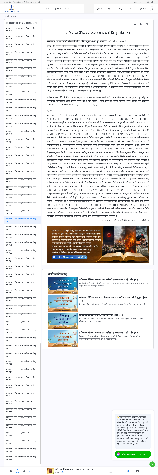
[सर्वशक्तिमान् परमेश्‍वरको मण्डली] (11, 8)
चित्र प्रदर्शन (130, 8)
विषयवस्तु (51, 24)
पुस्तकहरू (58, 8)
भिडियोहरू (68, 8)
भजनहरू (79, 8)
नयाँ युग (119, 8)
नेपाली (151, 2)
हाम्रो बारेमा (142, 8)
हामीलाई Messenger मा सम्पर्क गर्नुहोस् (133, 454)
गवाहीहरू (110, 8)
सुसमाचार (99, 8)
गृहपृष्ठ (48, 8)
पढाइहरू (89, 8)
